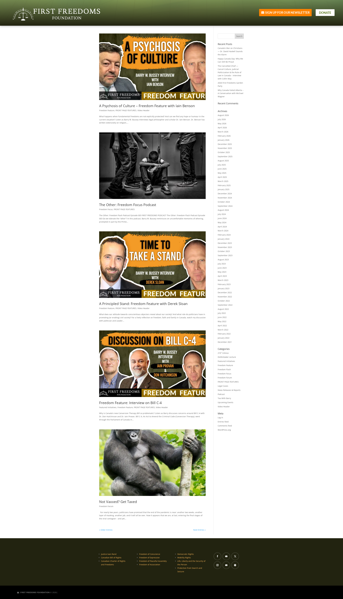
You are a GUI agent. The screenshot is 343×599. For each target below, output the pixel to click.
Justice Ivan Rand (108, 554)
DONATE (325, 12)
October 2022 (224, 301)
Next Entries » (199, 530)
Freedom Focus (106, 209)
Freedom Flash (224, 369)
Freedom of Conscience (149, 554)
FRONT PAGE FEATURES (125, 110)
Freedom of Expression (149, 557)
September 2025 (225, 156)
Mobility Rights (184, 557)
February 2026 (224, 136)
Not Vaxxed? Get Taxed (118, 501)
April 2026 (222, 127)
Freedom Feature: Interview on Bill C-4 (130, 402)
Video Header (143, 110)
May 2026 (222, 123)
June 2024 (222, 218)
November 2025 (225, 148)
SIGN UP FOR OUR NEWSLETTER (287, 12)
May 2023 (222, 272)
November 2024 (225, 197)
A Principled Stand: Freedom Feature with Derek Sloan (143, 303)
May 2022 (222, 321)
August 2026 (223, 115)
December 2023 (225, 243)
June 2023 (222, 268)
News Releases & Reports (229, 390)
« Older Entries (106, 530)
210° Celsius (223, 353)
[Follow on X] (235, 556)
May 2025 (222, 173)
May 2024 (222, 222)
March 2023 (223, 280)
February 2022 (224, 333)
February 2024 (224, 234)
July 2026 (222, 119)
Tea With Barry (224, 398)
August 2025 (223, 160)
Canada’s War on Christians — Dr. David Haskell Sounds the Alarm (230, 51)
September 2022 (225, 305)
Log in (220, 417)
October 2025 (224, 152)
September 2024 (225, 206)
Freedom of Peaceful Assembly (153, 561)
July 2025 (222, 164)
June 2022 (222, 317)
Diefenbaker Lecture (227, 357)
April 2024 (222, 226)
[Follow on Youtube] (226, 556)
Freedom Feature (106, 110)
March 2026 (223, 131)
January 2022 (223, 338)
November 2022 (225, 296)
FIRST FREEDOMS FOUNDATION (35, 592)
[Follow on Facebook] (217, 556)
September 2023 (225, 255)
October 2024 (224, 202)
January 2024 (223, 239)
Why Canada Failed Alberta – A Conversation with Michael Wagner (230, 93)
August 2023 (223, 259)
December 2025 (225, 144)
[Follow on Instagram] (217, 565)
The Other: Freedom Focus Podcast (127, 204)
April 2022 (222, 325)
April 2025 (222, 177)
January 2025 (223, 189)
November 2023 (225, 247)
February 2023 (224, 284)
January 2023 (223, 288)
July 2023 (222, 263)
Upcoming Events (225, 402)
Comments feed (225, 425)
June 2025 (222, 168)
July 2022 (222, 313)
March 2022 (223, 329)
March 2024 (223, 230)
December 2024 (225, 193)
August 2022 (223, 309)
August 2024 (223, 210)
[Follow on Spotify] (235, 565)
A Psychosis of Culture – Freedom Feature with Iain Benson (147, 105)
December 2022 (225, 292)
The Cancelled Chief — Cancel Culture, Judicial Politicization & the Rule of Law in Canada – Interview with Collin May (229, 72)
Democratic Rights (185, 554)
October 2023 (224, 251)
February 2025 (224, 185)
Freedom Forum (106, 506)
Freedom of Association (149, 564)
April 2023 (222, 276)
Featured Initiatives (107, 407)
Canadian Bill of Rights (111, 557)
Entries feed (223, 421)
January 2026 (223, 140)
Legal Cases (223, 386)
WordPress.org (224, 430)
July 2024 (222, 214)
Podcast (221, 394)
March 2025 (223, 181)
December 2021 (225, 342)
